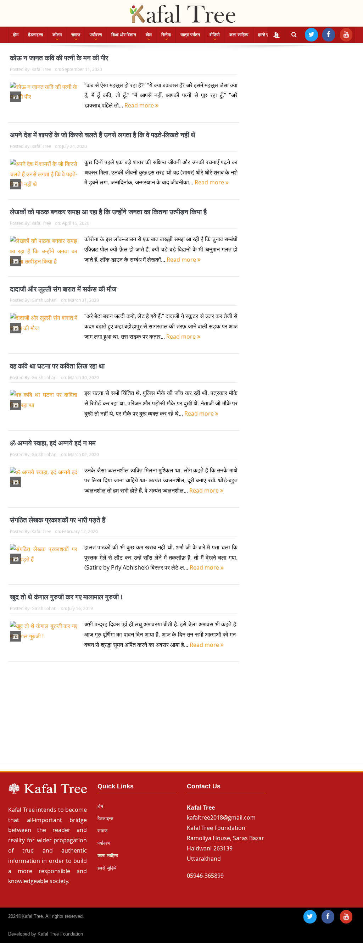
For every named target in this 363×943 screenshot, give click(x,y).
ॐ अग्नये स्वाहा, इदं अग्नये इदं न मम (53, 443)
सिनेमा (166, 34)
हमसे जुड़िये (266, 34)
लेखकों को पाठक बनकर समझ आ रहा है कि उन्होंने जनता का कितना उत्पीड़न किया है (108, 212)
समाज (75, 34)
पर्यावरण (96, 34)
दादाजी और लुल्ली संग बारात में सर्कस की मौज (63, 289)
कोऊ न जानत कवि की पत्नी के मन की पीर (59, 58)
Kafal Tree (41, 69)
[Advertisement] (181, 720)
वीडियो (215, 34)
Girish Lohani (44, 300)
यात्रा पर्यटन (190, 34)
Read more (139, 105)
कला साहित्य (238, 34)
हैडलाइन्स (35, 34)
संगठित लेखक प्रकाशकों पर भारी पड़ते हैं (57, 520)
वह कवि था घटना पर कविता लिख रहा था (57, 366)
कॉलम (57, 34)
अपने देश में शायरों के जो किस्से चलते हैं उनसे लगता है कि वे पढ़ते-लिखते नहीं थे (102, 135)
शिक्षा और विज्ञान (123, 34)
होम (15, 34)
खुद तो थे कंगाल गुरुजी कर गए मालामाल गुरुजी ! (66, 597)
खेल (149, 34)
